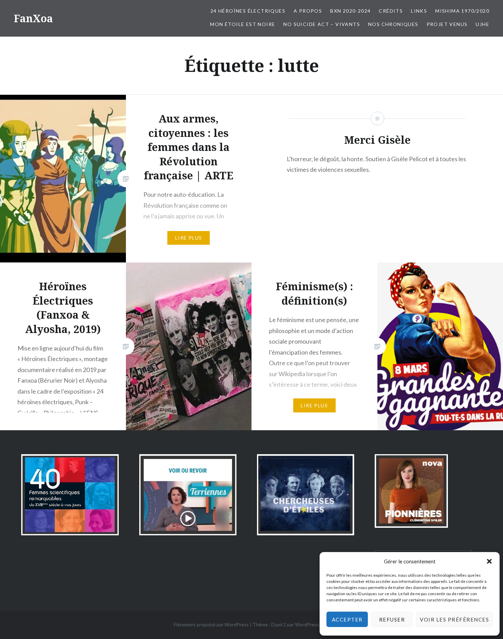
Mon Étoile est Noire (242, 24)
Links (419, 11)
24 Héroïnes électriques (247, 11)
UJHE (482, 24)
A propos (308, 11)
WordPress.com (312, 624)
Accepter (347, 619)
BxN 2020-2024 (350, 11)
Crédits (391, 11)
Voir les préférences (454, 619)
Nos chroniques (393, 24)
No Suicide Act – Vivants (321, 24)
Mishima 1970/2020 (462, 11)
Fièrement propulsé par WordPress (211, 624)
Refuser (392, 619)
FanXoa (33, 18)
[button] (489, 561)
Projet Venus (447, 24)
